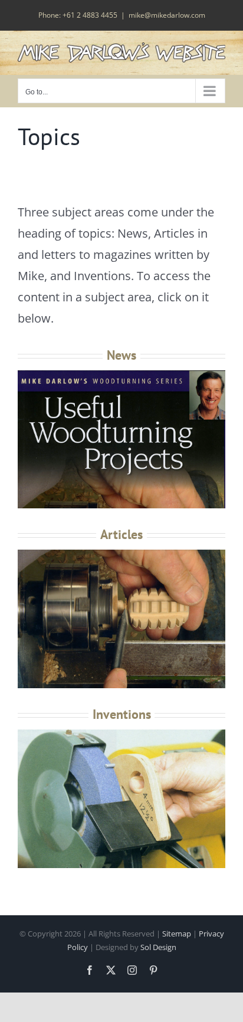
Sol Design (158, 947)
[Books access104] (121, 553)
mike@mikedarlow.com (167, 15)
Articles (121, 534)
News (121, 355)
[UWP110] (121, 374)
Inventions (122, 714)
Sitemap (176, 933)
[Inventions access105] (121, 733)
